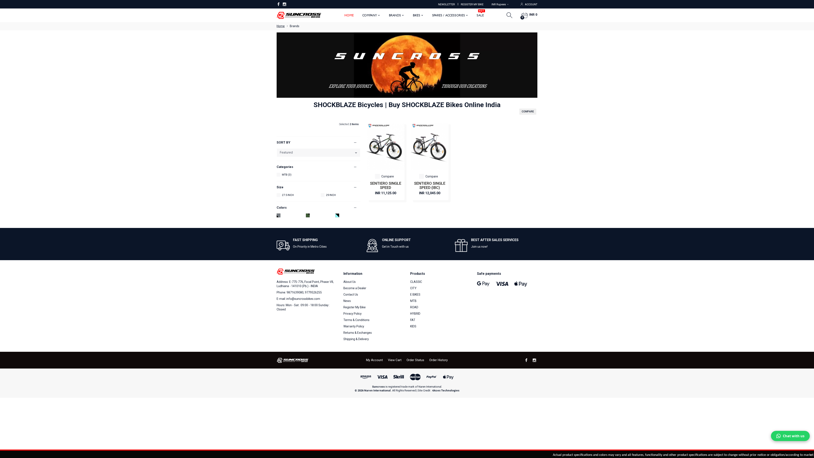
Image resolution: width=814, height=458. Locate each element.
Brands (395, 15)
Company (369, 15)
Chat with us (793, 436)
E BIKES (415, 294)
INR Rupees (499, 4)
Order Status (415, 360)
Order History (438, 360)
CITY (413, 288)
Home (349, 15)
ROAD (414, 307)
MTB (413, 301)
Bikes (416, 15)
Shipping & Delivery (356, 339)
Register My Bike (354, 307)
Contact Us (350, 294)
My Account (374, 360)
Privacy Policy (352, 313)
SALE (480, 14)
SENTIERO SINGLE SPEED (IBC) (429, 185)
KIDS (413, 326)
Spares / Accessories (448, 15)
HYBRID (415, 313)
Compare (387, 176)
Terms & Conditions (356, 320)
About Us (349, 281)
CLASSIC (416, 281)
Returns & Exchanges (357, 332)
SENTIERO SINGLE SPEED (385, 185)
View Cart (394, 360)
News (347, 301)
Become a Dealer (354, 288)
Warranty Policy (353, 326)
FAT (412, 320)
